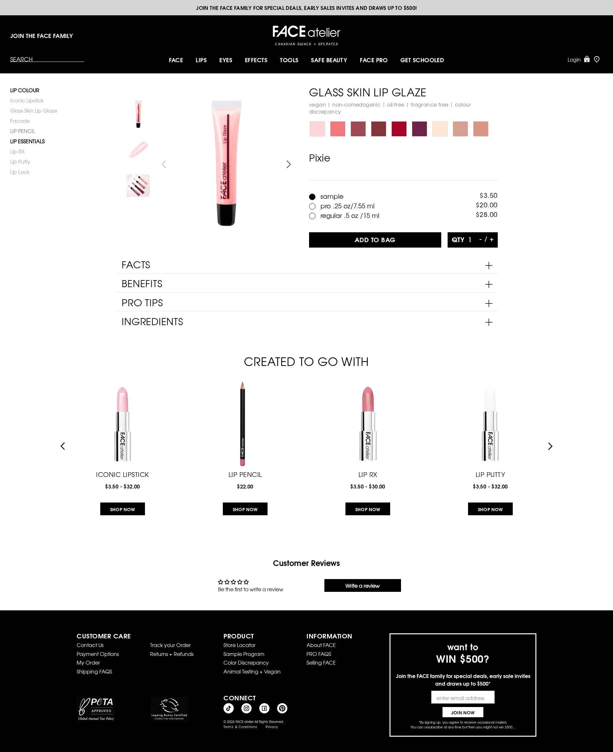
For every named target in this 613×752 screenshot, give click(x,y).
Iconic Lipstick (26, 100)
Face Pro (374, 59)
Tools (289, 59)
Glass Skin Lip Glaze (33, 110)
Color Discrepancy (246, 662)
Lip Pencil (245, 473)
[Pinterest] (282, 708)
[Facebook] (264, 708)
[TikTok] (228, 708)
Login (574, 59)
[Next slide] (288, 164)
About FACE (321, 645)
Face (176, 59)
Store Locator (239, 645)
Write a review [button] (362, 585)
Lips (201, 59)
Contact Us (90, 645)
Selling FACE (321, 662)
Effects (256, 59)
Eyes (225, 59)
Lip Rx (368, 473)
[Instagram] (246, 708)
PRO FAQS (318, 654)
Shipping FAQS (94, 671)
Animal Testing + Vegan (252, 671)
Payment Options (98, 654)
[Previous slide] (62, 446)
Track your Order (170, 645)
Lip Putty (20, 161)
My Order (88, 662)
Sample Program (243, 654)
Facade (20, 120)
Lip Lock (19, 171)
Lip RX (17, 151)
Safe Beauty (329, 59)
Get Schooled (422, 59)
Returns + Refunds (171, 654)
